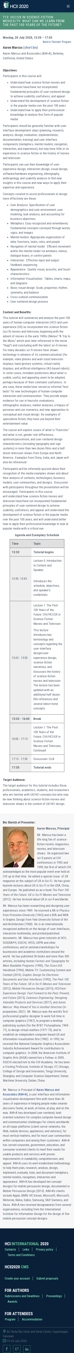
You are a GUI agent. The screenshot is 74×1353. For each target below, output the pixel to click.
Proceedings (54, 1296)
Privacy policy (44, 1249)
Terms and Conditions (21, 1255)
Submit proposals (47, 1278)
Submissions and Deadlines (22, 1296)
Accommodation (32, 1319)
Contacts (10, 1249)
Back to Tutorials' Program (57, 41)
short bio (30, 47)
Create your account (17, 1278)
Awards (12, 1301)
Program (10, 1319)
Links (26, 1249)
